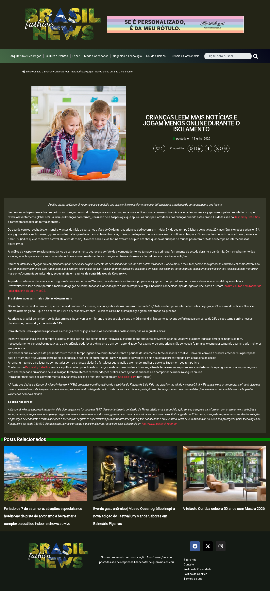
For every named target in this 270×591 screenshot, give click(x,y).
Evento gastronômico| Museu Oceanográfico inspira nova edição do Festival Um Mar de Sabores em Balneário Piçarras (134, 516)
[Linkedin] (199, 148)
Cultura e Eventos (57, 56)
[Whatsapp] (191, 148)
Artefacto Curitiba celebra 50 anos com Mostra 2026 (224, 508)
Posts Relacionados (25, 439)
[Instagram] (225, 148)
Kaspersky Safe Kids (247, 217)
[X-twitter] (208, 546)
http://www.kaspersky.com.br (159, 423)
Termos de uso (193, 578)
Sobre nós (190, 559)
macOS (40, 290)
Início (28, 71)
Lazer (76, 56)
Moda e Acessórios (96, 56)
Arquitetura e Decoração (25, 56)
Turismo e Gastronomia (184, 56)
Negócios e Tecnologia (127, 56)
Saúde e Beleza (156, 56)
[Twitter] (217, 148)
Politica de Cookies (195, 574)
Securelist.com (127, 376)
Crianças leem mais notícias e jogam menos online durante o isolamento (191, 123)
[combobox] (228, 56)
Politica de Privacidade (197, 569)
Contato (189, 564)
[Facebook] (208, 148)
